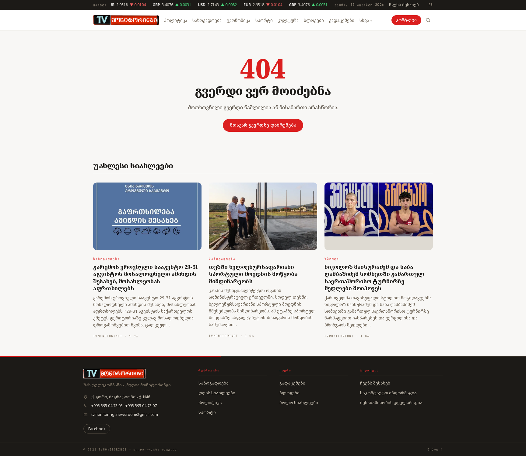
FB (431, 5)
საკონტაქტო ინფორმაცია (388, 392)
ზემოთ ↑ (435, 449)
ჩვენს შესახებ (404, 4)
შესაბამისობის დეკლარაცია (391, 402)
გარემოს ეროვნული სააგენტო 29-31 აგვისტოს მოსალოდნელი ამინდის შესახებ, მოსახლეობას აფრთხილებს (145, 277)
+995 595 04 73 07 (141, 405)
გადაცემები (341, 20)
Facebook (96, 428)
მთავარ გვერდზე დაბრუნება (263, 125)
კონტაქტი (406, 20)
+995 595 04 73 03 (107, 405)
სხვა (364, 20)
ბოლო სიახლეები (298, 402)
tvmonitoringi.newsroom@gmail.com (124, 414)
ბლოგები (314, 20)
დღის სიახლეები (216, 392)
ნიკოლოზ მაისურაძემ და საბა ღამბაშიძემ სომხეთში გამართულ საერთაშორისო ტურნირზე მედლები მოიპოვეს (374, 277)
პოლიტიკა (175, 20)
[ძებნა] (428, 20)
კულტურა (288, 20)
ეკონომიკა (238, 20)
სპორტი (264, 20)
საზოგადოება (207, 20)
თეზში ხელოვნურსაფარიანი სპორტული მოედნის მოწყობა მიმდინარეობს (253, 274)
